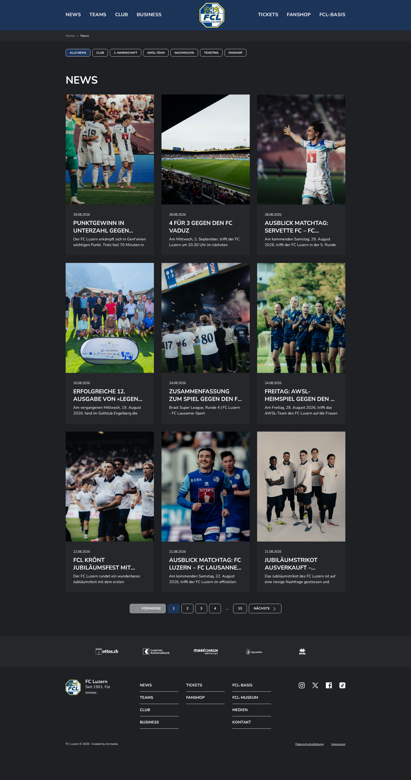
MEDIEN (239, 710)
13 (240, 608)
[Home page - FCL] (212, 15)
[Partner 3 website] (206, 651)
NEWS (73, 14)
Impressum (338, 744)
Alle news (78, 53)
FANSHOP (195, 697)
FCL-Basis (332, 14)
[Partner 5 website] (302, 651)
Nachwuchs (184, 53)
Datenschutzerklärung (309, 744)
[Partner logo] (302, 685)
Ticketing (211, 53)
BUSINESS (149, 14)
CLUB (121, 14)
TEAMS (98, 14)
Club (100, 53)
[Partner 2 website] (156, 651)
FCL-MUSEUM (245, 697)
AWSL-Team (156, 53)
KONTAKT (241, 722)
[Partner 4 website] (254, 651)
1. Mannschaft (125, 53)
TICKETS (268, 14)
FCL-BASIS (242, 685)
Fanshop (299, 14)
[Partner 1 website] (107, 651)
